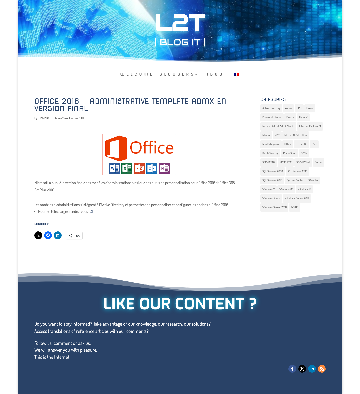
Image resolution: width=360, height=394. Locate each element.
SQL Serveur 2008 (272, 171)
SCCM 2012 (286, 162)
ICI (91, 211)
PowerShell (289, 153)
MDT (277, 135)
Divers (309, 108)
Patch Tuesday (270, 153)
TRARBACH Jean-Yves (53, 118)
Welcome (137, 75)
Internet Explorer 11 (310, 126)
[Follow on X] (302, 369)
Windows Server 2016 (274, 207)
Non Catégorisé (271, 144)
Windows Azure (271, 198)
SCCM (304, 153)
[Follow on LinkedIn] (312, 369)
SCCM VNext (303, 162)
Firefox (290, 117)
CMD (299, 108)
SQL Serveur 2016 (272, 180)
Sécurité (313, 180)
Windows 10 (304, 189)
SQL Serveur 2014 (297, 171)
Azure (288, 108)
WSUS (294, 207)
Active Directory (271, 108)
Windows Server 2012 (297, 198)
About (216, 75)
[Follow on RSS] (322, 369)
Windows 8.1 (286, 189)
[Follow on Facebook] (292, 369)
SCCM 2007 (268, 162)
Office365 (301, 144)
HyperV (303, 117)
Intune (266, 135)
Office (287, 144)
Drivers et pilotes (272, 117)
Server (319, 162)
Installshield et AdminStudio (278, 126)
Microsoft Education (295, 135)
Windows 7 (268, 189)
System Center (295, 180)
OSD (314, 144)
